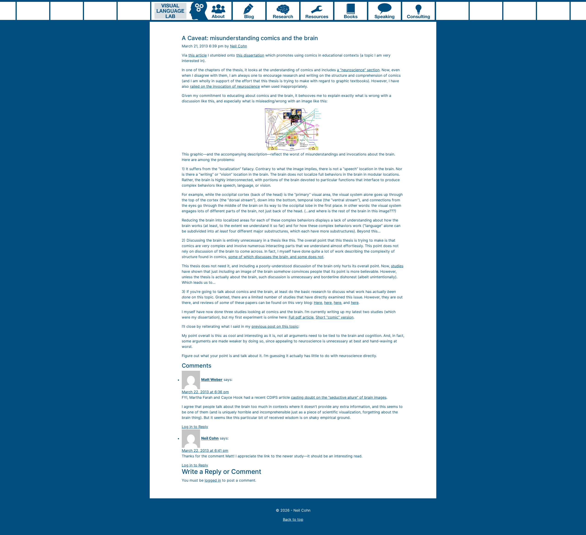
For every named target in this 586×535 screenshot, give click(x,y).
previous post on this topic (275, 326)
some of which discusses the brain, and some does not (275, 256)
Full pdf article (301, 317)
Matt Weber (211, 379)
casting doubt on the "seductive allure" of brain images (338, 397)
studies (397, 266)
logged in (213, 480)
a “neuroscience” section (358, 70)
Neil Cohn (238, 46)
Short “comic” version (334, 317)
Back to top (293, 519)
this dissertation (250, 55)
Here (318, 302)
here (328, 302)
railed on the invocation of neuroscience (225, 86)
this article (197, 55)
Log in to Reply (195, 426)
